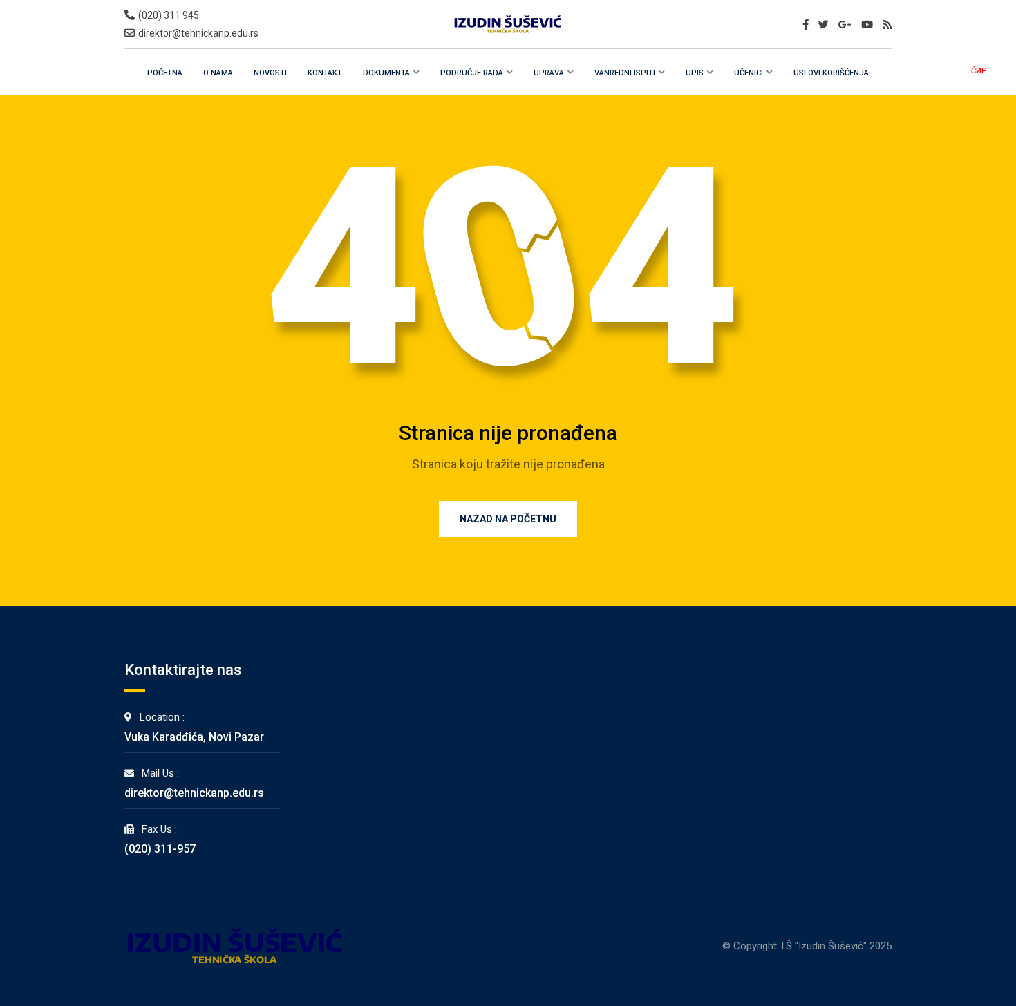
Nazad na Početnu (508, 518)
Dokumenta (386, 72)
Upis (695, 72)
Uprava (549, 72)
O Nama (218, 72)
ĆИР (979, 70)
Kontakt (325, 72)
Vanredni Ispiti (624, 72)
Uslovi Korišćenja (831, 72)
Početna (164, 72)
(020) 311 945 (168, 15)
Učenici (748, 72)
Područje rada (471, 72)
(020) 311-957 (160, 848)
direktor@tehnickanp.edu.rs (198, 33)
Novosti (270, 72)
